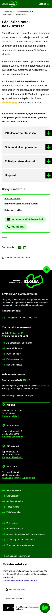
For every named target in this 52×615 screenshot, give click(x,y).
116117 (26, 380)
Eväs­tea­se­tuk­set (17, 589)
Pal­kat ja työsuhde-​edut (20, 161)
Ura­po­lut (10, 175)
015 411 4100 (17, 333)
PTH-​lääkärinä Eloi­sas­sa (20, 133)
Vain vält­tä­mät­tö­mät (15, 598)
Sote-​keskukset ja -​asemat (21, 147)
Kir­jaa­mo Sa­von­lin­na (12, 437)
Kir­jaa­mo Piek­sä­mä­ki (12, 457)
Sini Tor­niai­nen (12, 198)
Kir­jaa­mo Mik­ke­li (10, 416)
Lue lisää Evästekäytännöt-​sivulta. (20, 580)
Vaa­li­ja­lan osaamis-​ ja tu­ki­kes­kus (18, 478)
